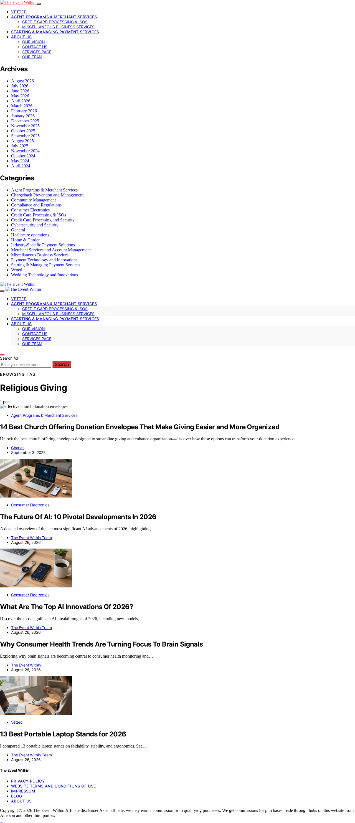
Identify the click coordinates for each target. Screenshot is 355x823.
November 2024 (25, 150)
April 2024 (20, 165)
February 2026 (24, 110)
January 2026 (23, 115)
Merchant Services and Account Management (51, 250)
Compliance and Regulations (36, 205)
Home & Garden (25, 240)
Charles (17, 447)
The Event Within (26, 665)
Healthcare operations (30, 235)
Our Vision (33, 41)
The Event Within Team (31, 537)
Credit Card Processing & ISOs (55, 21)
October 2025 (23, 130)
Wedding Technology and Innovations (44, 274)
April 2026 (20, 101)
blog (16, 796)
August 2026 (22, 81)
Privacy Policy (28, 781)
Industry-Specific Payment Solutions (43, 245)
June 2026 (20, 91)
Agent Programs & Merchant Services (54, 16)
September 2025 (25, 135)
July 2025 (19, 145)
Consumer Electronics (30, 210)
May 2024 (20, 160)
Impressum (23, 791)
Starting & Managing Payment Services (55, 31)
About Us (21, 36)
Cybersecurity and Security (35, 225)
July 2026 (19, 86)
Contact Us (34, 46)
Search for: (9, 358)
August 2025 (22, 140)
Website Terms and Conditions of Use (53, 786)
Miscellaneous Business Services (58, 26)
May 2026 (20, 96)
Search (62, 364)
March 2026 (21, 105)
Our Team (32, 56)
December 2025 (25, 120)
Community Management (33, 200)
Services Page (36, 51)
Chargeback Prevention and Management (47, 195)
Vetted (19, 11)
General (18, 230)
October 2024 (23, 155)
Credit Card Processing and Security (43, 220)
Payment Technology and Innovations (44, 259)
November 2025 (25, 125)
